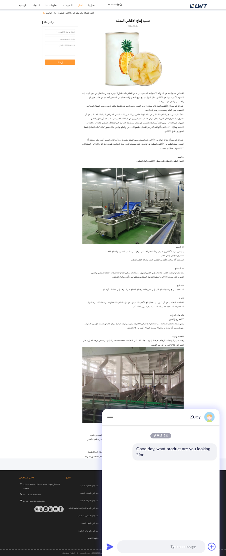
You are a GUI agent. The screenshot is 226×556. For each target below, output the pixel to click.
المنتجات (36, 5)
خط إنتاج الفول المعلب (90, 523)
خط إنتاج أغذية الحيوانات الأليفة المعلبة (84, 508)
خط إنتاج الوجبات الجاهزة (89, 531)
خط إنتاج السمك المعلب (89, 493)
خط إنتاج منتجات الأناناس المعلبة (142, 340)
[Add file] (212, 546)
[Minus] (110, 416)
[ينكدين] (52, 509)
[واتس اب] (47, 509)
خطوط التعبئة (93, 538)
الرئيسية (22, 5)
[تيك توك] (57, 509)
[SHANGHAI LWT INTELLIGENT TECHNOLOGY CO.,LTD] (198, 6)
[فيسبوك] (62, 509)
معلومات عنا (51, 5)
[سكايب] (42, 509)
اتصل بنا (91, 5)
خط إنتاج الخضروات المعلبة (88, 516)
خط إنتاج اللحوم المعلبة (89, 485)
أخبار (80, 5)
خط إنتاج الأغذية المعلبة (143, 302)
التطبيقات (67, 5)
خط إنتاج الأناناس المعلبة (96, 144)
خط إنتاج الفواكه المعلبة (89, 500)
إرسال (60, 62)
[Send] (110, 546)
